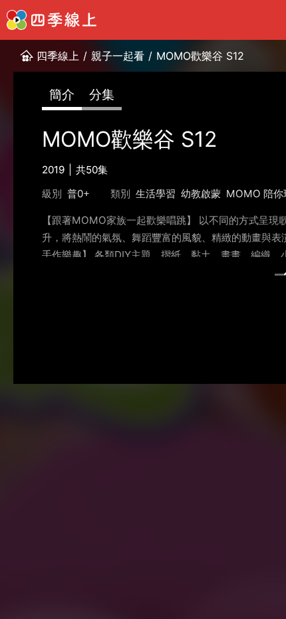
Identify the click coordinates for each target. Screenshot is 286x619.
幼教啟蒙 (201, 193)
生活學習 (156, 193)
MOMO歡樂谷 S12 (200, 55)
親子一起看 (117, 55)
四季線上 (58, 55)
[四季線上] (51, 20)
